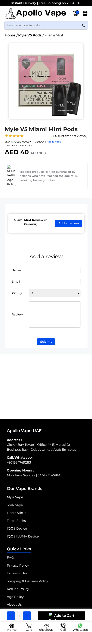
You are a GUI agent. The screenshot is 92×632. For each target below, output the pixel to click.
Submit (46, 342)
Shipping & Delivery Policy (27, 581)
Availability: (13, 145)
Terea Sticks (16, 521)
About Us (14, 604)
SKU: (7, 141)
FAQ (10, 557)
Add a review (68, 223)
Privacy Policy (18, 565)
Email (16, 282)
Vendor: (40, 141)
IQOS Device (17, 528)
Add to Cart (64, 616)
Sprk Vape (15, 505)
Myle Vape (15, 497)
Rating (17, 293)
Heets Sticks (16, 513)
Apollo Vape (54, 141)
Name (16, 270)
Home (10, 35)
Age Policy (15, 597)
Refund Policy (18, 589)
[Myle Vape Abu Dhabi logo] (35, 14)
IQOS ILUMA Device (23, 536)
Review (17, 314)
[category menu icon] (85, 14)
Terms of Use (17, 573)
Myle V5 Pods (30, 35)
